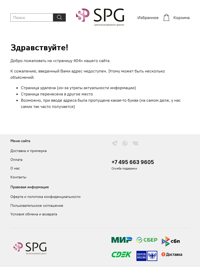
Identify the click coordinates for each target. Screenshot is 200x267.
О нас (15, 168)
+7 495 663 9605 (132, 162)
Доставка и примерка (28, 150)
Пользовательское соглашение (36, 205)
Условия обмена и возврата (33, 214)
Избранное (148, 17)
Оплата (16, 159)
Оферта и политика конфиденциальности (45, 196)
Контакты (18, 177)
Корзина (181, 17)
